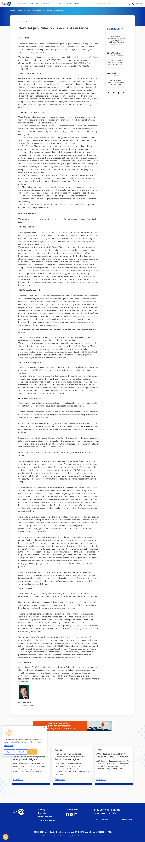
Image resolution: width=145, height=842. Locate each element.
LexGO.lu (102, 836)
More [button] (77, 4)
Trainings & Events (63, 4)
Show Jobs (21, 4)
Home (12, 10)
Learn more (8, 745)
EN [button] (121, 4)
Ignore (9, 752)
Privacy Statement (72, 836)
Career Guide (47, 4)
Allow (32, 752)
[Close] (44, 727)
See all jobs (43, 809)
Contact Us (93, 836)
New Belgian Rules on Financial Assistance (48, 10)
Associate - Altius (25, 705)
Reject (21, 752)
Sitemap (84, 836)
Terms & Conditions (57, 836)
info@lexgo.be (72, 809)
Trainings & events (46, 820)
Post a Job (33, 4)
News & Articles (23, 10)
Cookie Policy (43, 836)
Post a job (42, 813)
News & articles (45, 817)
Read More (18, 779)
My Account (136, 4)
